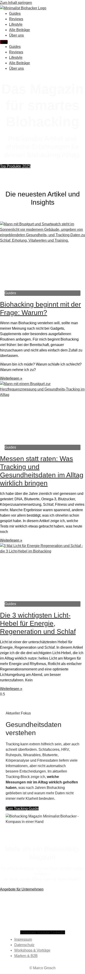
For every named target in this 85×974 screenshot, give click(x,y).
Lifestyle (15, 24)
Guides (15, 13)
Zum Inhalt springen (16, 3)
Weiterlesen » (11, 378)
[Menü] (4, 42)
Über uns (16, 35)
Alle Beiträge (19, 30)
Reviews (16, 19)
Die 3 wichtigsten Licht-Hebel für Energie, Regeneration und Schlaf (38, 623)
